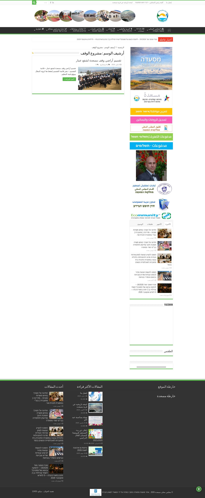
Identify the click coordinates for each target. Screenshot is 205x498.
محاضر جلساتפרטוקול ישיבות (97, 30)
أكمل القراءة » (69, 79)
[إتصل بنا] (95, 396)
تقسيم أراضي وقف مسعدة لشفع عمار (98, 60)
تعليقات (150, 224)
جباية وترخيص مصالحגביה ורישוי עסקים (57, 30)
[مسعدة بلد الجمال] (85, 16)
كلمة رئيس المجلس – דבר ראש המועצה (149, 2)
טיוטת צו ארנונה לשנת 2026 (80, 448)
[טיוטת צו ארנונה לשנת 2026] (95, 451)
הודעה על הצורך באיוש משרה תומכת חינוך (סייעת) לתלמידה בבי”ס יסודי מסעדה (144, 244)
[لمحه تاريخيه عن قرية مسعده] (95, 408)
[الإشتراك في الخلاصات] (33, 53)
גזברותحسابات (140, 30)
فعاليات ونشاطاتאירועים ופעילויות (78, 30)
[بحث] (34, 2)
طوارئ (38, 29)
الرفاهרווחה (111, 30)
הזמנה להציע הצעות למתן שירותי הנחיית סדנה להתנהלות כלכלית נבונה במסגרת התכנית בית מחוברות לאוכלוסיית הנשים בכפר (151, 260)
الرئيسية (121, 47)
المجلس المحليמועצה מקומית (156, 30)
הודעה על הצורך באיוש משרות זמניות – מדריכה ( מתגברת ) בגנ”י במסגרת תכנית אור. (144, 232)
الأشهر (159, 224)
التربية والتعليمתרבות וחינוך (125, 30)
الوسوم (140, 224)
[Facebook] (50, 2)
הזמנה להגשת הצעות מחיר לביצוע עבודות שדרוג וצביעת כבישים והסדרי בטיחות (145, 274)
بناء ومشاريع (104, 64)
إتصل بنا (169, 2)
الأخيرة (168, 224)
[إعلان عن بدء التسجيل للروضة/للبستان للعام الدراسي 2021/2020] (95, 434)
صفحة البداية (169, 30)
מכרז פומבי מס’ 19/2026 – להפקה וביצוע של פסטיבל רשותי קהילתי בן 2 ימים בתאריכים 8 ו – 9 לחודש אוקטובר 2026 (117, 39)
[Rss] (53, 2)
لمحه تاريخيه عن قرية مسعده (122, 2)
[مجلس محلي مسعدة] (162, 15)
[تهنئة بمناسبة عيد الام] (95, 421)
